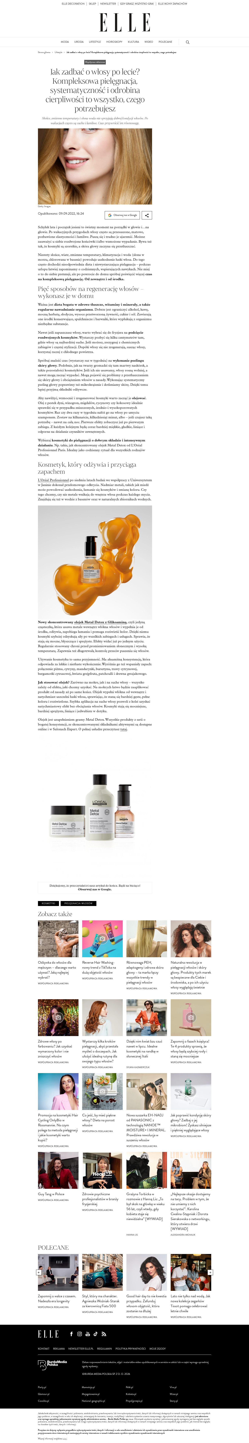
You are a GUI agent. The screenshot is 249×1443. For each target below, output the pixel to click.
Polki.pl (129, 1387)
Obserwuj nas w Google (125, 215)
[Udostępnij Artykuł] (147, 215)
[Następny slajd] (210, 1272)
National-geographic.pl (93, 1401)
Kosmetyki (48, 903)
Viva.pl (173, 1387)
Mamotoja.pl (88, 1387)
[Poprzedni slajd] (39, 1272)
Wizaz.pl (174, 1394)
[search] (187, 42)
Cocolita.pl (43, 1401)
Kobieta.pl (131, 1394)
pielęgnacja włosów (79, 903)
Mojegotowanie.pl (91, 1394)
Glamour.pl (43, 1394)
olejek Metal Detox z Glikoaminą (100, 622)
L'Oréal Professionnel (53, 480)
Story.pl (174, 1401)
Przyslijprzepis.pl (134, 1401)
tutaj (123, 729)
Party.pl (42, 1387)
